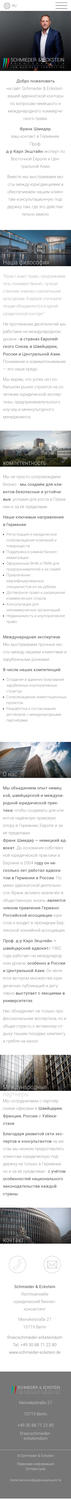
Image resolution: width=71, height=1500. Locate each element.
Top (34, 1361)
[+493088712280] (17, 1264)
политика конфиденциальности (35, 1480)
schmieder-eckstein (34, 1337)
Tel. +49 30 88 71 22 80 (35, 1344)
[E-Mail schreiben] (52, 1264)
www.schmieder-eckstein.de (35, 1352)
